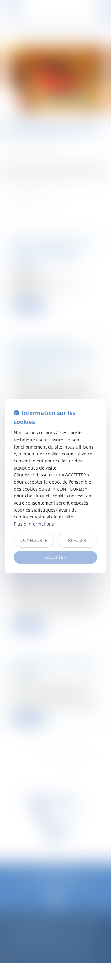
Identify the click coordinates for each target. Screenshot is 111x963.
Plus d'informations (34, 524)
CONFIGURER (33, 540)
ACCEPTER (55, 557)
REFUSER (77, 540)
